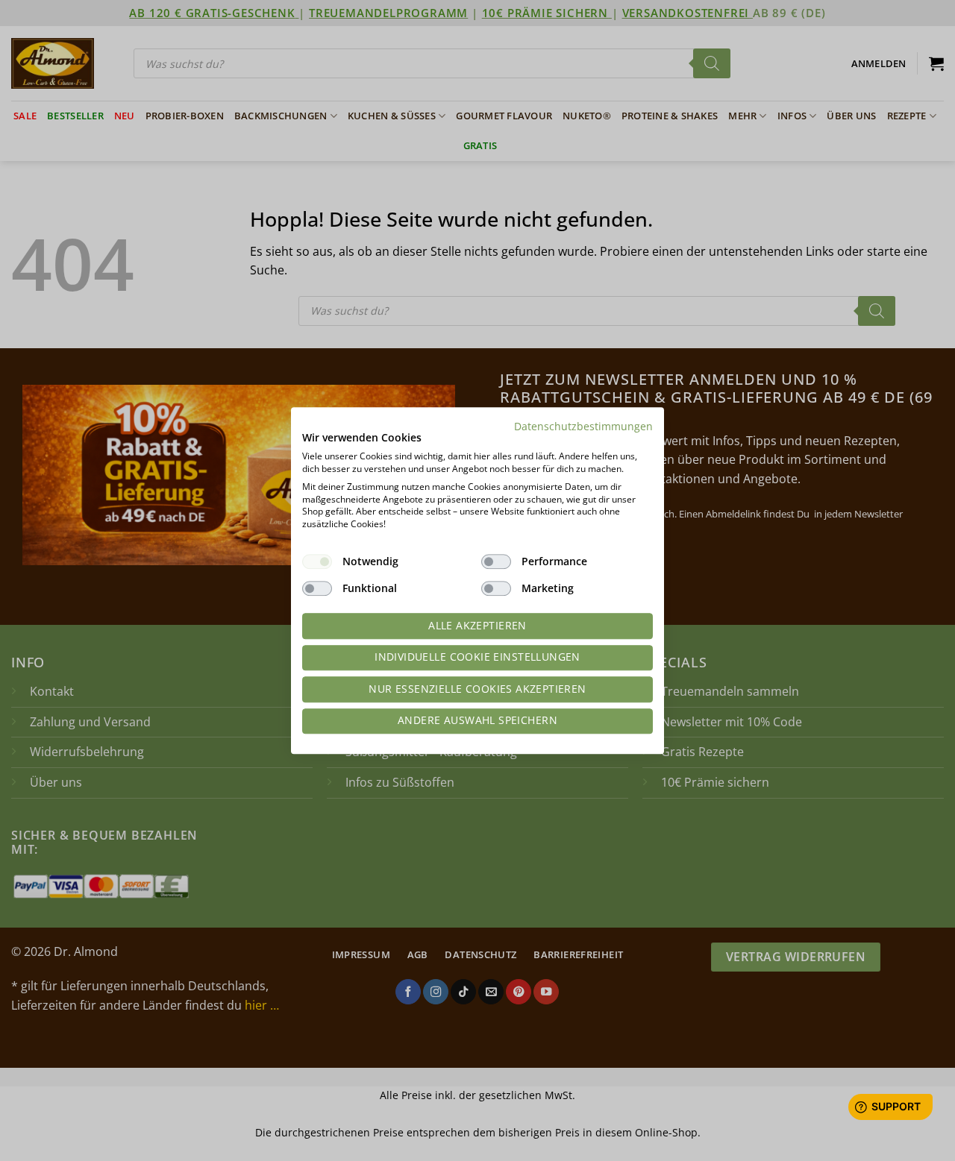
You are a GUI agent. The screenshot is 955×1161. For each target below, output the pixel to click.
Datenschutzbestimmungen (583, 426)
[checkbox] (317, 561)
